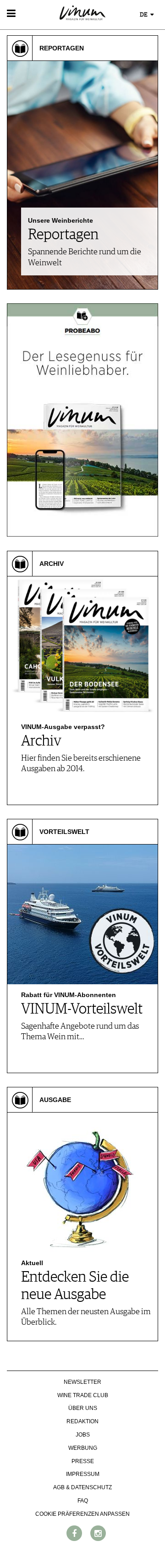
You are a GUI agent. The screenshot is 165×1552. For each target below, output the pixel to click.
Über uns (82, 1408)
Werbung (82, 1448)
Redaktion (82, 1421)
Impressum (82, 1474)
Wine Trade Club (82, 1395)
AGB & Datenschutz (82, 1487)
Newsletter (82, 1382)
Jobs (83, 1434)
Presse (83, 1461)
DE (144, 15)
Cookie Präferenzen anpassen (82, 1514)
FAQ (82, 1500)
